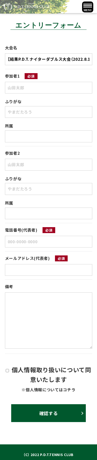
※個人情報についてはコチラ (48, 390)
